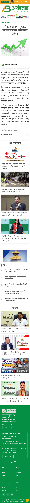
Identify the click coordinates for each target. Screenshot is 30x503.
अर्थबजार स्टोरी (5, 485)
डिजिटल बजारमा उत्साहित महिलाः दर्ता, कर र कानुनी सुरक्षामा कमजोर (14, 376)
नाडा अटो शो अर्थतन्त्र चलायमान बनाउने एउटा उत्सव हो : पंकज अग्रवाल (16, 271)
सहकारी (4, 476)
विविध (17, 476)
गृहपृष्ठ (3, 467)
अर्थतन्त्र (17, 490)
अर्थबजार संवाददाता (11, 65)
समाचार (4, 470)
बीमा (3, 482)
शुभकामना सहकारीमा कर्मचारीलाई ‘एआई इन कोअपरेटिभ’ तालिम (16, 299)
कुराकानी (18, 467)
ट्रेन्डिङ (4, 265)
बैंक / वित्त (18, 470)
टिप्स (3, 473)
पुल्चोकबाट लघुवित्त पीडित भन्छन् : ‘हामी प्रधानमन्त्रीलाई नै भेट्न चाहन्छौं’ (13, 190)
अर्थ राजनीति (18, 473)
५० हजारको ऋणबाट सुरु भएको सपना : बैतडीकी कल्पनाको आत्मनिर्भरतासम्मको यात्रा (15, 399)
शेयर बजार (4, 490)
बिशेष (17, 485)
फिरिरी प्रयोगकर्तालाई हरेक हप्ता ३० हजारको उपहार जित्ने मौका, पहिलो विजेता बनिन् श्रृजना (14, 238)
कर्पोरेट (17, 482)
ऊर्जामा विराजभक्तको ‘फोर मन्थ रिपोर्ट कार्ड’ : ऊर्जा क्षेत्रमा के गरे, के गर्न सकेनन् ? (15, 214)
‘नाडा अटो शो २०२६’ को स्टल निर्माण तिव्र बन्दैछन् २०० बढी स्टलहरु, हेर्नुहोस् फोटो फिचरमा (13, 166)
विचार (17, 488)
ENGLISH (5, 2)
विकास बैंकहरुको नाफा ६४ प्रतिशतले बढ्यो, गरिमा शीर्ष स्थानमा (16, 285)
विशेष (15, 308)
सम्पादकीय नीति (8, 456)
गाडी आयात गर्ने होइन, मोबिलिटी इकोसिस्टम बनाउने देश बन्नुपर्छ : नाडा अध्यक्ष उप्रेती (13, 353)
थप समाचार (15, 143)
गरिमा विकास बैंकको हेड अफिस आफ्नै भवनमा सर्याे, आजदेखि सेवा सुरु (15, 292)
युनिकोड (16, 2)
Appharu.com (24, 501)
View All (7, 428)
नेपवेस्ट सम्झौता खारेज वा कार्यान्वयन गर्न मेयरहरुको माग (15, 278)
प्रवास (3, 488)
